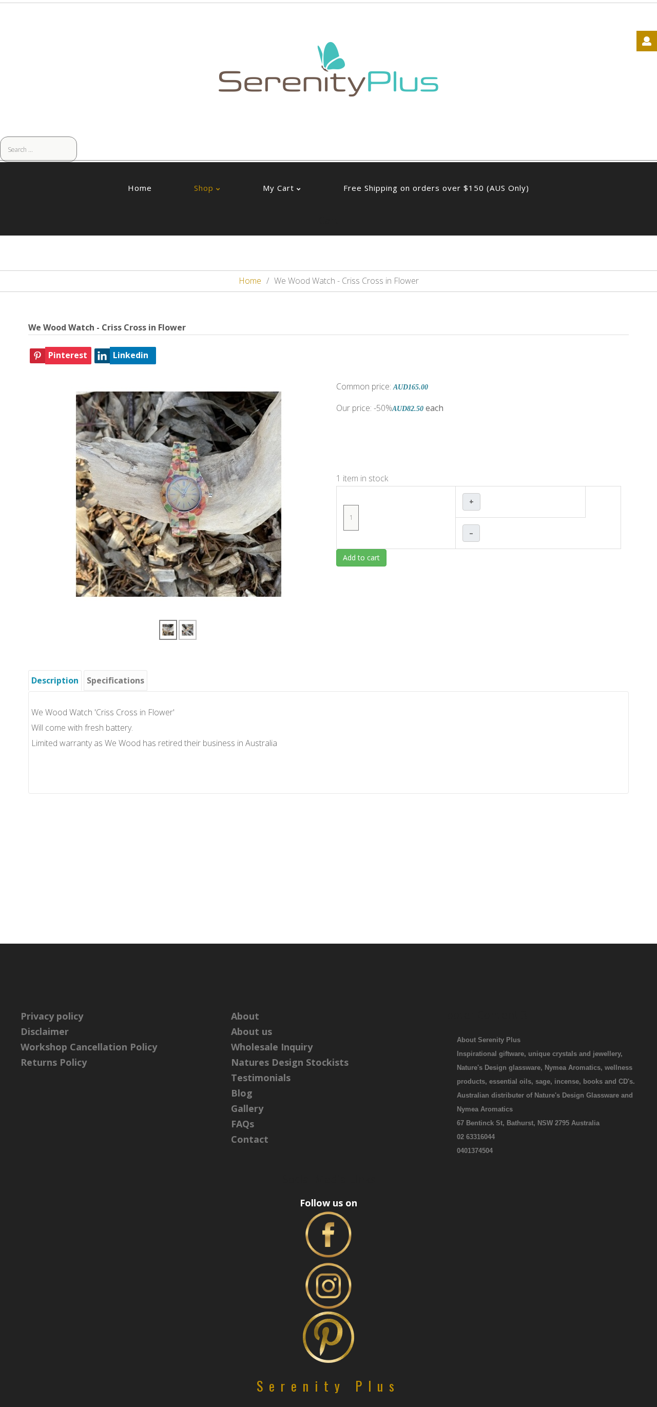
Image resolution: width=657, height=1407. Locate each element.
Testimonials (261, 1077)
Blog (242, 1093)
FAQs (242, 1124)
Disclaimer (45, 1031)
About (245, 1016)
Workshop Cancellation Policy (89, 1047)
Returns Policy (54, 1062)
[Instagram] (328, 1285)
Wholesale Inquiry (272, 1047)
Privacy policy (52, 1016)
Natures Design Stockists (290, 1062)
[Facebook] (328, 1233)
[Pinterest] (328, 1336)
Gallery (247, 1108)
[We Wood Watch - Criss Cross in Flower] (178, 493)
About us (251, 1031)
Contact (249, 1139)
